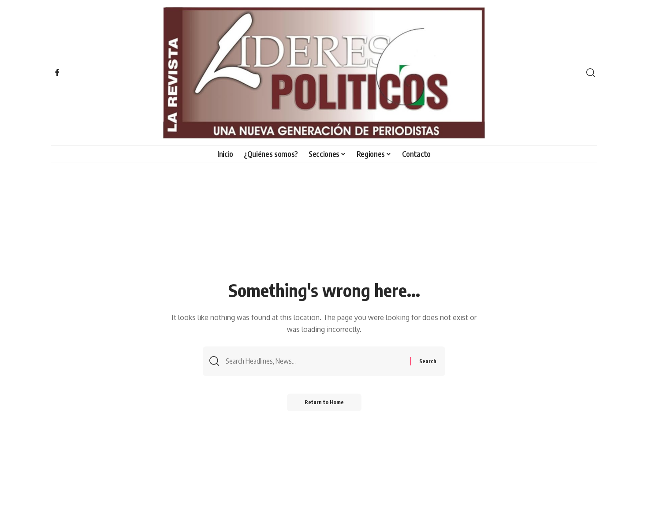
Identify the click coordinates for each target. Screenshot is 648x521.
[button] (590, 72)
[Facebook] (57, 72)
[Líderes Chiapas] (324, 73)
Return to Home (324, 402)
